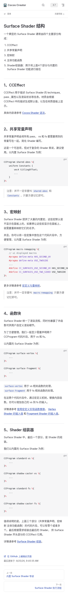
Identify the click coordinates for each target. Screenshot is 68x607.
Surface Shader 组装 (29, 541)
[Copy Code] (63, 162)
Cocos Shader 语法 (33, 112)
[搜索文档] (43, 5)
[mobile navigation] (63, 5)
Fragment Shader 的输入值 (42, 413)
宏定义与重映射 (31, 285)
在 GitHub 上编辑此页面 (19, 556)
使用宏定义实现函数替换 (31, 409)
